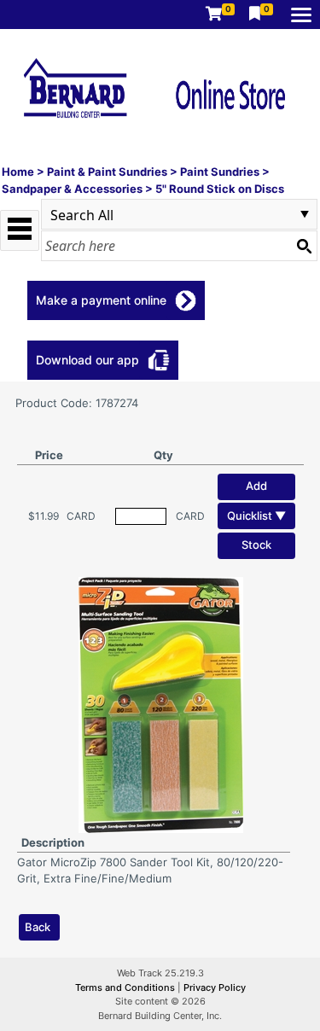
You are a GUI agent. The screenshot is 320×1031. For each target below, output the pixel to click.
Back (37, 927)
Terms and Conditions (126, 987)
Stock (256, 544)
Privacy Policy (214, 987)
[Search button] (303, 245)
